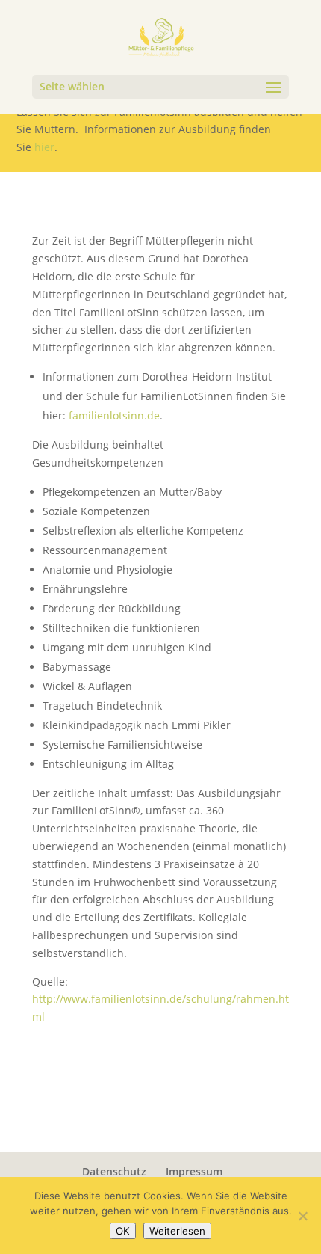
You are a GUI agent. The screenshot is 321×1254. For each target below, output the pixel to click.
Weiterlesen (177, 1231)
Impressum (194, 1171)
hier (44, 147)
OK (123, 1231)
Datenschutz (114, 1171)
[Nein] (302, 1215)
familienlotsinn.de (114, 415)
